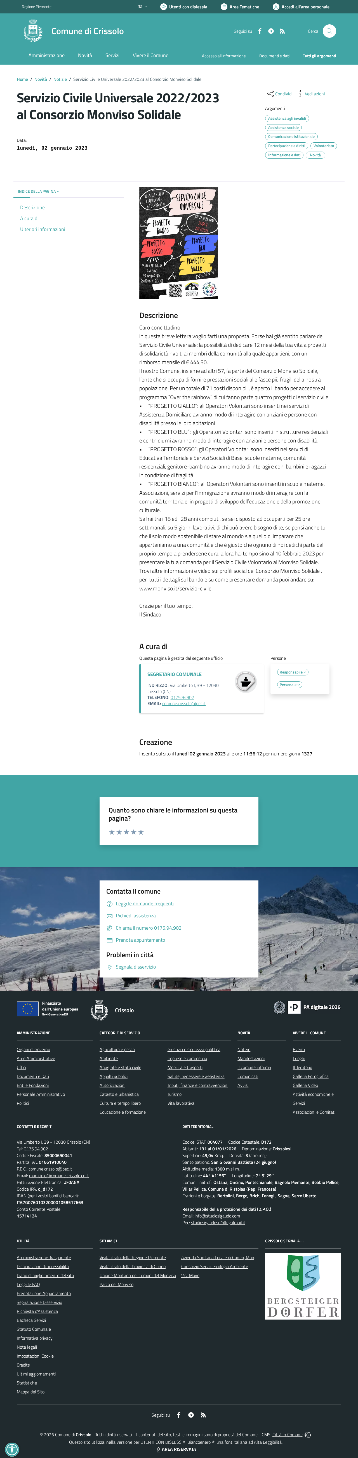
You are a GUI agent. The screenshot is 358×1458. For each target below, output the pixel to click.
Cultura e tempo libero (120, 1103)
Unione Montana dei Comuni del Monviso (138, 1275)
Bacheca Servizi (31, 1320)
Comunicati (247, 1076)
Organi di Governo (33, 1049)
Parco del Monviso (116, 1284)
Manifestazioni (251, 1058)
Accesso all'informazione (224, 56)
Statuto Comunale (34, 1329)
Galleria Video (305, 1085)
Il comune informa (254, 1067)
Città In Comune (287, 1434)
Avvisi (242, 1085)
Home (22, 79)
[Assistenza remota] (308, 1434)
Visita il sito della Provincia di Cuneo (133, 1266)
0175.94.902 (36, 1148)
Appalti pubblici (114, 1076)
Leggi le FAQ (28, 1284)
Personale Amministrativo (41, 1094)
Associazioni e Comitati (314, 1112)
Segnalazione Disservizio (39, 1302)
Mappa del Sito (30, 1391)
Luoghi (299, 1058)
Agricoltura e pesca (117, 1049)
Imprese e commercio (187, 1058)
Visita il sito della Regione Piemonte (133, 1257)
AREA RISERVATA (179, 1449)
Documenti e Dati (33, 1076)
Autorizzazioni (112, 1085)
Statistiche (27, 1382)
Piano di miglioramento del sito (45, 1275)
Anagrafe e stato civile (120, 1067)
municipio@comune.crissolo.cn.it (59, 1175)
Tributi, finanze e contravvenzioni (198, 1085)
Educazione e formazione (123, 1112)
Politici (23, 1103)
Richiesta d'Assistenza (37, 1311)
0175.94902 (182, 697)
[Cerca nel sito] (329, 31)
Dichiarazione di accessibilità (43, 1266)
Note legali (27, 1347)
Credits (23, 1365)
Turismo (175, 1094)
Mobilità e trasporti (185, 1067)
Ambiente (109, 1058)
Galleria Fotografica (311, 1076)
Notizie (60, 79)
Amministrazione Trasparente (44, 1257)
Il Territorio (302, 1067)
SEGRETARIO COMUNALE (174, 674)
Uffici (21, 1067)
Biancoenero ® (201, 1442)
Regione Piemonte (36, 7)
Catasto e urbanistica (119, 1094)
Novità (40, 79)
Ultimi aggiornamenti (36, 1373)
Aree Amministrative (36, 1058)
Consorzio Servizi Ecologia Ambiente (214, 1266)
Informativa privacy (35, 1338)
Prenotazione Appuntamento (44, 1293)
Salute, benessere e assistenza (196, 1076)
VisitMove (190, 1275)
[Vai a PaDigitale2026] (307, 1007)
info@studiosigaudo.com (217, 1215)
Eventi (299, 1049)
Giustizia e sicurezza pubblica (194, 1049)
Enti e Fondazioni (33, 1085)
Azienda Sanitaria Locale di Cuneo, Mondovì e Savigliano (233, 1257)
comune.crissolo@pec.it (184, 703)
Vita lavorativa (181, 1103)
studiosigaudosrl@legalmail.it (218, 1222)
